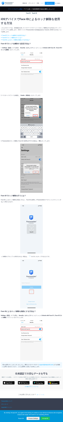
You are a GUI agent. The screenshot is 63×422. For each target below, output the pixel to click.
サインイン (50, 3)
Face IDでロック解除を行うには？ (12, 37)
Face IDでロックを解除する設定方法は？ (14, 35)
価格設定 (24, 3)
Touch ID (34, 13)
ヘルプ (42, 3)
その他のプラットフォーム (31, 386)
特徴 (38, 3)
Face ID (28, 13)
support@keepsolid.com (46, 364)
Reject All (21, 418)
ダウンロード (31, 3)
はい (37, 394)
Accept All (45, 418)
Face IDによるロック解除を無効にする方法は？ (16, 40)
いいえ (42, 394)
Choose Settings (33, 418)
